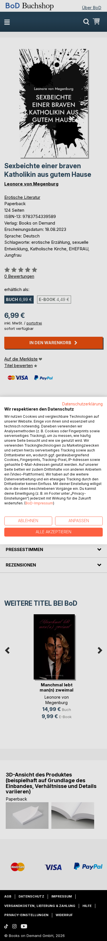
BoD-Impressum (39, 503)
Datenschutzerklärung (82, 404)
